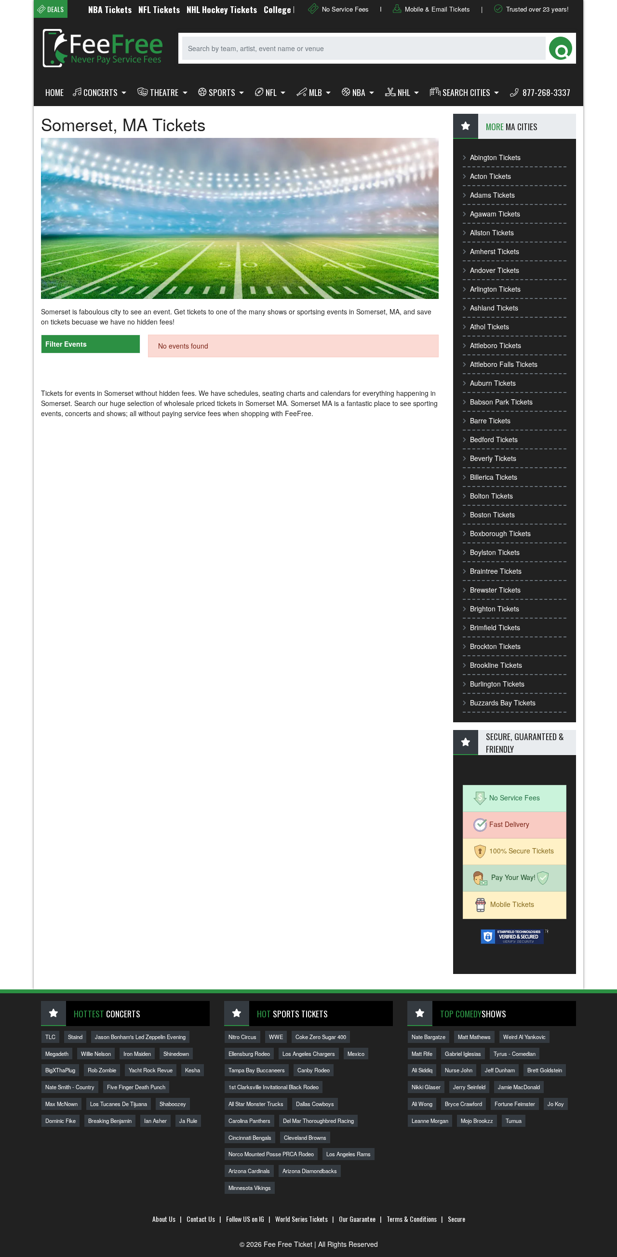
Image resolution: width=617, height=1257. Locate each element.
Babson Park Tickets (501, 401)
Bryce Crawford (463, 1104)
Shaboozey (173, 1104)
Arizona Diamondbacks (309, 1171)
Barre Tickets (490, 420)
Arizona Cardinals (249, 1171)
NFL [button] (272, 92)
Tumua (514, 1120)
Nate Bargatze (428, 1037)
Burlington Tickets (497, 684)
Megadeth (56, 1053)
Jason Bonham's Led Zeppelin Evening (140, 1037)
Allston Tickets (492, 232)
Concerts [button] (101, 92)
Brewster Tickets (495, 590)
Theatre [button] (165, 92)
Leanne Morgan (430, 1120)
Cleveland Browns (305, 1137)
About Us (163, 1219)
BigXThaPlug (60, 1070)
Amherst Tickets (494, 251)
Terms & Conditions (412, 1219)
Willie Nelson (96, 1053)
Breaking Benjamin (110, 1120)
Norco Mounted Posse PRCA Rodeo (271, 1154)
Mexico (356, 1053)
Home (54, 92)
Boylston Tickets (495, 552)
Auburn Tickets (493, 383)
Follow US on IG (245, 1219)
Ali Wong (422, 1104)
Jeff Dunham (500, 1070)
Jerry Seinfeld (469, 1087)
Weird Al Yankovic (524, 1037)
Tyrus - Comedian (515, 1053)
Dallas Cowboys (315, 1104)
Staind (75, 1037)
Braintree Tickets (496, 571)
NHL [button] (405, 92)
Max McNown (61, 1104)
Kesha (192, 1070)
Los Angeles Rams (348, 1154)
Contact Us (201, 1219)
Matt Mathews (474, 1037)
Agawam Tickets (495, 213)
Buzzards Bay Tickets (503, 702)
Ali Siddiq (422, 1070)
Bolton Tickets (491, 495)
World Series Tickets (301, 1219)
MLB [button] (316, 92)
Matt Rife (422, 1053)
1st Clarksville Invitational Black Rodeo (273, 1087)
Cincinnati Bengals (249, 1137)
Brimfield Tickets (495, 627)
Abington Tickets (495, 157)
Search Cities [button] (467, 92)
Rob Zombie (102, 1070)
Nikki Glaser (426, 1087)
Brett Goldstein (544, 1070)
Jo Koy (556, 1104)
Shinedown (176, 1053)
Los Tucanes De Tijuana (118, 1104)
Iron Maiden (137, 1053)
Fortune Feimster (515, 1104)
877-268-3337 (545, 92)
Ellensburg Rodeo (249, 1053)
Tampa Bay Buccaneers (256, 1070)
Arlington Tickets (495, 289)
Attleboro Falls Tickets (503, 364)
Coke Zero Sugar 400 (320, 1037)
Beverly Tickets (493, 458)
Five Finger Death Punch (136, 1087)
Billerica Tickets (493, 477)
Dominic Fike (60, 1120)
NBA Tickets (88, 9)
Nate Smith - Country (69, 1087)
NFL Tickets (137, 9)
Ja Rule (188, 1120)
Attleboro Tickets (495, 345)
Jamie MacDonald (519, 1087)
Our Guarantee (357, 1219)
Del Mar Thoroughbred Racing (318, 1120)
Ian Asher (155, 1120)
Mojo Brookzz (477, 1120)
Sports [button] (223, 92)
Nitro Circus (242, 1037)
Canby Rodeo (313, 1070)
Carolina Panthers (249, 1120)
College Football (271, 9)
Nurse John (458, 1070)
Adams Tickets (492, 195)
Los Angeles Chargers (308, 1053)
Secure (456, 1219)
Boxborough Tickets (500, 533)
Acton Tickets (490, 176)
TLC (50, 1037)
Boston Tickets (492, 514)
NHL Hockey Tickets (200, 9)
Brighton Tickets (494, 608)
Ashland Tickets (494, 307)
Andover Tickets (494, 270)
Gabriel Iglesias (463, 1053)
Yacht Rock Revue (151, 1070)
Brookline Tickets (496, 665)
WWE (276, 1037)
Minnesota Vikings (249, 1187)
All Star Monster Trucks (255, 1104)
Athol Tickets (489, 326)
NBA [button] (359, 92)
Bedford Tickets (494, 439)
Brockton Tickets (495, 646)
